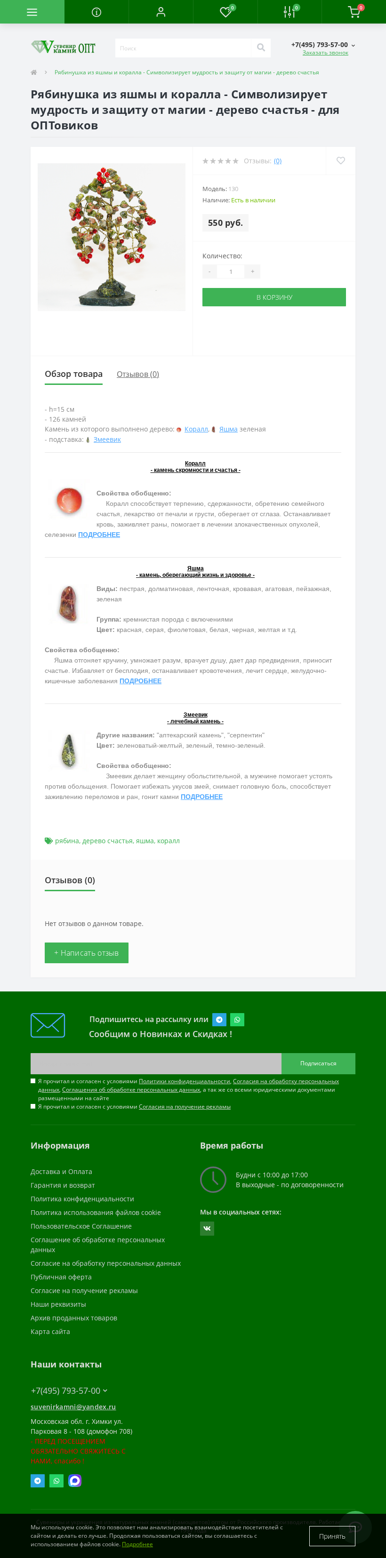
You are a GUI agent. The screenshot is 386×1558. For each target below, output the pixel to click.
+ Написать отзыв (86, 953)
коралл (168, 840)
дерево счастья (107, 840)
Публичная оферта (61, 1276)
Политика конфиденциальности (82, 1198)
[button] (161, 12)
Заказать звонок (325, 52)
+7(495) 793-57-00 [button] (65, 1390)
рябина (67, 840)
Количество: (222, 255)
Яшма (228, 428)
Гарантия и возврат (63, 1185)
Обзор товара (74, 373)
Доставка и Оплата (61, 1171)
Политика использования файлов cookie (96, 1212)
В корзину (274, 297)
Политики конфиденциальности (184, 1081)
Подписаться (318, 1063)
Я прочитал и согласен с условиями (134, 1107)
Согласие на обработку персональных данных (106, 1263)
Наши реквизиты (58, 1304)
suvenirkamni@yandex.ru (73, 1406)
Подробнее (137, 1544)
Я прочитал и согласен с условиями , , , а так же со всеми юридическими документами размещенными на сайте (188, 1089)
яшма (145, 840)
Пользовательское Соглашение (81, 1226)
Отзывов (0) (138, 374)
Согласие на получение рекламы (84, 1290)
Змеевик (107, 439)
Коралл (196, 428)
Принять (332, 1536)
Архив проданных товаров (74, 1317)
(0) (277, 160)
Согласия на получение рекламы (185, 1107)
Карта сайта (50, 1331)
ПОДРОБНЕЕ (99, 534)
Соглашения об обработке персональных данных (131, 1090)
